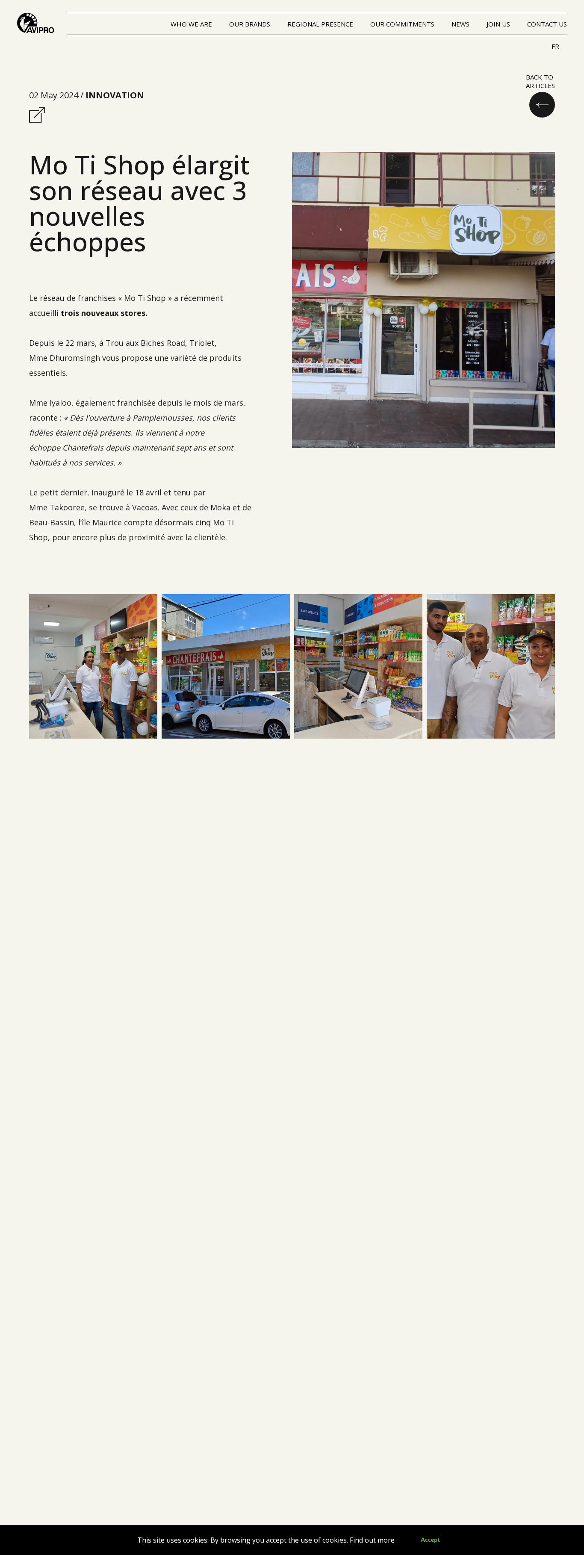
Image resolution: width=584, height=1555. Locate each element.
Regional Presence (320, 24)
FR (555, 46)
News (460, 24)
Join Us (498, 24)
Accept (430, 1540)
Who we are (191, 24)
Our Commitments (402, 24)
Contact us (547, 24)
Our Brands (249, 24)
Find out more (372, 1540)
